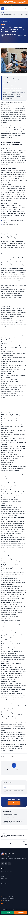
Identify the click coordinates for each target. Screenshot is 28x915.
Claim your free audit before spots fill (18, 2)
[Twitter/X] (9, 863)
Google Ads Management (6, 871)
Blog (6, 21)
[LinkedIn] (6, 863)
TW (8, 756)
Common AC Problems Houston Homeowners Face (14, 786)
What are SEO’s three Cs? (9, 817)
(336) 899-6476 (6, 900)
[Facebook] (2, 863)
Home (2, 21)
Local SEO (3, 876)
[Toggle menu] (25, 9)
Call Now (8, 912)
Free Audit (21, 912)
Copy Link (12, 756)
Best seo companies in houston (10, 814)
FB (6, 756)
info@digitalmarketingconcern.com (10, 903)
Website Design (4, 883)
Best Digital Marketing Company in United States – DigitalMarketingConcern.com (12, 822)
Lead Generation (4, 881)
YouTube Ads (4, 878)
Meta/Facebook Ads (5, 874)
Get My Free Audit (14, 802)
